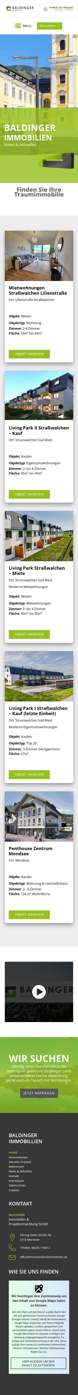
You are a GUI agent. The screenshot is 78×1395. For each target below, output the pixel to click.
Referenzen (16, 1167)
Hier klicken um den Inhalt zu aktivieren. (38, 1363)
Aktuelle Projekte (20, 1162)
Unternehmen (18, 1157)
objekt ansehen (29, 354)
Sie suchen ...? (49, 26)
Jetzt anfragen (39, 1093)
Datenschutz (17, 1185)
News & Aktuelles (20, 1171)
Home (13, 1152)
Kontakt (14, 1176)
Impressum (16, 1181)
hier (45, 1352)
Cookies (14, 1190)
